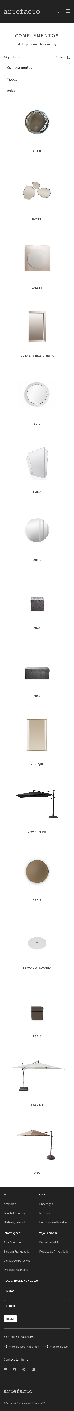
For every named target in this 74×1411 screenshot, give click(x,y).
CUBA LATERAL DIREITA (37, 356)
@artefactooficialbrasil (24, 1347)
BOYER (37, 219)
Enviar (10, 1319)
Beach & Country (44, 44)
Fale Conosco (12, 1242)
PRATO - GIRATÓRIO (37, 968)
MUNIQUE (37, 764)
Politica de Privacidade (53, 1251)
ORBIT (37, 900)
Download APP (49, 1242)
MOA (37, 628)
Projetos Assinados (16, 1270)
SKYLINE (37, 1105)
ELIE (37, 424)
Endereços (46, 1204)
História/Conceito (15, 1222)
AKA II (37, 151)
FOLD (37, 492)
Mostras (44, 1213)
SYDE (37, 1173)
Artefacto (10, 1204)
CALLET (37, 287)
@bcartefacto (59, 1347)
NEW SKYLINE (37, 832)
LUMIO (37, 560)
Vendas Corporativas (17, 1261)
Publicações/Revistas (53, 1222)
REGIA (37, 1036)
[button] (67, 11)
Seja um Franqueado (17, 1251)
